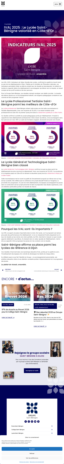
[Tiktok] (38, 421)
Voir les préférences (32, 458)
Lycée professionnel (9, 108)
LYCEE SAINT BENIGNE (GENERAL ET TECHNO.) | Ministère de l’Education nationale (33, 225)
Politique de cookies (24, 462)
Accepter (32, 449)
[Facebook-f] (25, 421)
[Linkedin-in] (32, 421)
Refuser (32, 453)
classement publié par (50, 112)
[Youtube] (35, 421)
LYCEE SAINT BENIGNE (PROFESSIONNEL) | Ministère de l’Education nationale (31, 158)
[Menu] (60, 4)
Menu (56, 4)
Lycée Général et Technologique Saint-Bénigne (18, 169)
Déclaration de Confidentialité (37, 462)
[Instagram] (29, 421)
